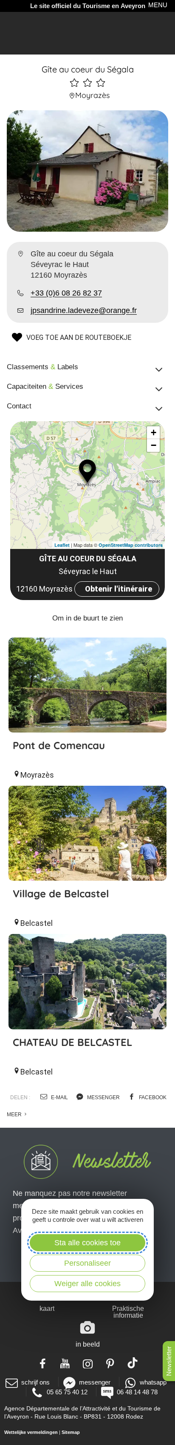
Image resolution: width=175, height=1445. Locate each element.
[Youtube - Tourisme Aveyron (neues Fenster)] (65, 1362)
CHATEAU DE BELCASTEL (72, 1042)
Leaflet (62, 545)
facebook (152, 1097)
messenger (103, 1097)
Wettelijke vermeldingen (31, 1432)
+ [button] (153, 432)
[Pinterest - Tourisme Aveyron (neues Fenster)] (110, 1362)
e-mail (59, 1097)
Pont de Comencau (59, 745)
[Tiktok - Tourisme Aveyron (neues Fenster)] (133, 1362)
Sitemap (71, 1432)
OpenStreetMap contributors (131, 545)
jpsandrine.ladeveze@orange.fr (84, 310)
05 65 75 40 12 (67, 1392)
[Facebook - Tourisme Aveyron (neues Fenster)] (43, 1362)
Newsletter (168, 1361)
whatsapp (153, 1382)
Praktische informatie (128, 1312)
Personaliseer (87, 1263)
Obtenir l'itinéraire (118, 588)
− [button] (153, 445)
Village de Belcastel (61, 893)
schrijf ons (35, 1382)
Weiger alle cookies (87, 1283)
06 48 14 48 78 (137, 1392)
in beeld (88, 1344)
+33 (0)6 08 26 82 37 (66, 293)
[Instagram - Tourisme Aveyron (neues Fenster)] (88, 1362)
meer (15, 1115)
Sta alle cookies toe (87, 1242)
